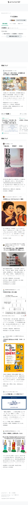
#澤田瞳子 (10, 191)
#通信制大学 (6, 102)
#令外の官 (17, 330)
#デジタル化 (20, 423)
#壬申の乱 (5, 280)
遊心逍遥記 (7, 143)
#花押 (9, 423)
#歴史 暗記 (6, 384)
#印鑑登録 (14, 423)
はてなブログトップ (5, 496)
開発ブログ (17, 495)
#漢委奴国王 (17, 421)
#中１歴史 (5, 278)
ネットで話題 (13, 23)
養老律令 (21, 33)
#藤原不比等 (17, 328)
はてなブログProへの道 (9, 391)
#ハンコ (5, 421)
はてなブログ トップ (7, 13)
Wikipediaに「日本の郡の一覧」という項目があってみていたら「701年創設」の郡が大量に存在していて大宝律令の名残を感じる (9, 122)
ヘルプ (12, 495)
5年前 (16, 391)
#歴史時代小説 (6, 189)
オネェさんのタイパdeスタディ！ (11, 196)
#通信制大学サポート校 (17, 106)
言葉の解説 (4, 23)
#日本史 (12, 104)
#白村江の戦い (18, 465)
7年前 (19, 431)
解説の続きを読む (13, 36)
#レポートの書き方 (13, 102)
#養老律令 (10, 328)
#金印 (12, 421)
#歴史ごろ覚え (12, 384)
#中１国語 (21, 280)
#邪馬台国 (17, 104)
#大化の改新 (17, 278)
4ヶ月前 (14, 70)
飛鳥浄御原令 (7, 33)
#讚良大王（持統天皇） (15, 189)
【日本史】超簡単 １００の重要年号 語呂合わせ (14, 336)
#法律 (9, 238)
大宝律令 (14, 33)
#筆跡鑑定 (5, 425)
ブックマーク (5, 118)
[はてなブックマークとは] (10, 114)
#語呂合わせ (20, 384)
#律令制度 (5, 330)
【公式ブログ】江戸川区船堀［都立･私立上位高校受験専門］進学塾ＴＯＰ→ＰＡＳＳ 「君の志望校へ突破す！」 (15, 245)
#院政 (9, 106)
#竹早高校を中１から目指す (9, 282)
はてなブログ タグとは (5, 495)
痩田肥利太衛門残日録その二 (10, 289)
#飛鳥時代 (10, 278)
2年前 (19, 289)
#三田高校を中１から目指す (9, 283)
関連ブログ (20, 23)
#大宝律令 (5, 106)
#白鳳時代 (5, 465)
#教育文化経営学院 (7, 108)
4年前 (7, 337)
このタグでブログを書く (21, 20)
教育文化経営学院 (8, 70)
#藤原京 (10, 280)
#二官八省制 (11, 330)
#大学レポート (6, 104)
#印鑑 (8, 421)
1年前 (12, 143)
